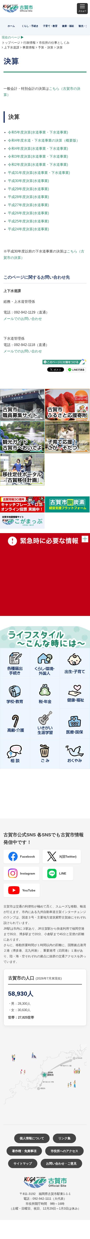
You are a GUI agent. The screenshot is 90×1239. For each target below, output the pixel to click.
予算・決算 (45, 47)
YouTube (28, 890)
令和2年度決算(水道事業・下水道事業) (38, 164)
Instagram (27, 873)
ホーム (11, 26)
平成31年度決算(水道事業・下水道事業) (39, 173)
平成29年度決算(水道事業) (28, 189)
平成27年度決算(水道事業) (28, 205)
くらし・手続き (30, 26)
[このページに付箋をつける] (64, 362)
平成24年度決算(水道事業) (28, 229)
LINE (62, 873)
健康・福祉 (68, 26)
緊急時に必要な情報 (45, 574)
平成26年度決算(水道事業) (28, 213)
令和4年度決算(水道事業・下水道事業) (38, 148)
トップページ (11, 42)
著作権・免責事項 (24, 1151)
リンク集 (64, 1138)
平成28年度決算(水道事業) (28, 197)
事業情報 (28, 47)
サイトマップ (23, 1163)
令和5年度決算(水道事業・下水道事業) (38, 132)
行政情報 (29, 42)
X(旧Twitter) (67, 856)
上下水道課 (11, 47)
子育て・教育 (50, 26)
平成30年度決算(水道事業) (28, 181)
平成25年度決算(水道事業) (28, 221)
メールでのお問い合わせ (22, 319)
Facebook (27, 856)
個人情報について (32, 1138)
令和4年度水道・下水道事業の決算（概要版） (44, 140)
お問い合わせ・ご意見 (61, 1163)
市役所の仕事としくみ (54, 42)
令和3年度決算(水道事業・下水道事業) (38, 156)
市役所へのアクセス (64, 1151)
